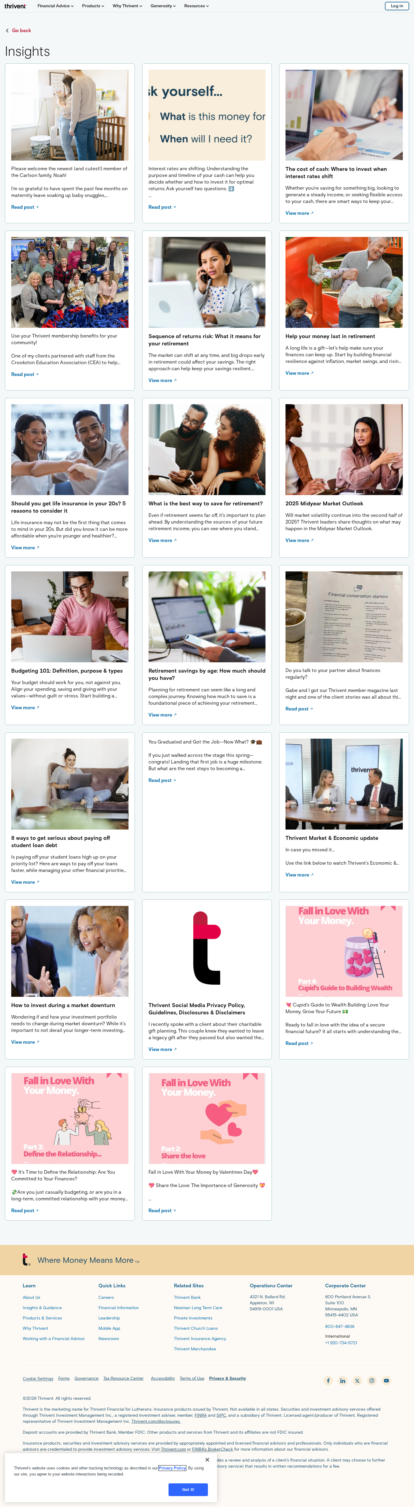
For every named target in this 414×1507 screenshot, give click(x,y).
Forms (64, 1378)
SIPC (221, 1415)
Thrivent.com (173, 1449)
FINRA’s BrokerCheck (212, 1449)
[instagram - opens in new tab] (371, 1380)
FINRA (201, 1415)
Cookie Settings (38, 1378)
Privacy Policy (172, 1468)
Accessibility (163, 1378)
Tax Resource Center (123, 1378)
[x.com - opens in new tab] (357, 1380)
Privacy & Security (227, 1378)
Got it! (188, 1489)
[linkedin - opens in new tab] (342, 1380)
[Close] (207, 1459)
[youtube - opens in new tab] (386, 1380)
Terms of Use (192, 1378)
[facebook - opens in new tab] (328, 1380)
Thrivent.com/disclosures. (156, 1421)
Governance (86, 1378)
